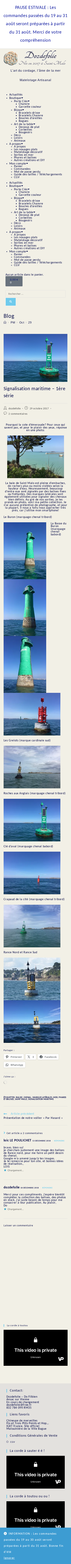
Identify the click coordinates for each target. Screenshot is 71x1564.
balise (19, 1097)
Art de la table (23, 124)
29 (29, 322)
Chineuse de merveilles (21, 1420)
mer (55, 1097)
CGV (17, 177)
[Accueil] (5, 322)
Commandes (22, 169)
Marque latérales (42, 1097)
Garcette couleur (30, 106)
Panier (18, 166)
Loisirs (18, 137)
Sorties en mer (24, 155)
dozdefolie (15, 408)
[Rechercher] (10, 302)
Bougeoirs (25, 132)
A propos (15, 144)
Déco (17, 135)
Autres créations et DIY (29, 160)
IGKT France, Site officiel (23, 1426)
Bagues (23, 121)
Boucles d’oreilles (30, 118)
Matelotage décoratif (28, 152)
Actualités (16, 94)
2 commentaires (18, 414)
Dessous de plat (29, 127)
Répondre (59, 1141)
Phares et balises (25, 157)
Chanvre (24, 104)
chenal (27, 1097)
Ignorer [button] (9, 1558)
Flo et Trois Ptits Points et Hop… (27, 1423)
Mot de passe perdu (27, 171)
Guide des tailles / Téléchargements (38, 174)
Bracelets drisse (29, 112)
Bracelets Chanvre (31, 115)
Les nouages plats (25, 149)
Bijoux (18, 110)
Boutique (15, 98)
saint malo (21, 1099)
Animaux (20, 140)
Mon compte (17, 163)
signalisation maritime (41, 1099)
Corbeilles (25, 129)
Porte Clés (21, 101)
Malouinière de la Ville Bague (26, 1428)
